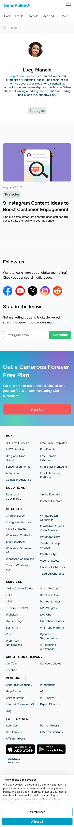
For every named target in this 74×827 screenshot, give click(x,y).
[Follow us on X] (32, 291)
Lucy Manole (16, 76)
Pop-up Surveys (50, 601)
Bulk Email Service (17, 443)
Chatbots (32, 16)
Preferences (37, 812)
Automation (13, 473)
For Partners (18, 719)
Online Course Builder (19, 588)
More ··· (66, 16)
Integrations (47, 685)
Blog (8, 711)
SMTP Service (15, 449)
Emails (19, 16)
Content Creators (51, 501)
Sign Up (37, 409)
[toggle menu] (68, 5)
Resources (16, 678)
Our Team (12, 663)
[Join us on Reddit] (57, 291)
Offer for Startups (51, 732)
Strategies (37, 111)
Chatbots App (48, 554)
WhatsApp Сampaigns (20, 559)
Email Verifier (48, 449)
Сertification (14, 732)
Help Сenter (13, 691)
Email (11, 436)
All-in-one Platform (52, 627)
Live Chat (46, 614)
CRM (9, 601)
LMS (9, 595)
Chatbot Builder (16, 515)
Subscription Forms (18, 466)
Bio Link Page (14, 621)
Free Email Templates (53, 443)
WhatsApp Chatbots (19, 535)
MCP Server (47, 698)
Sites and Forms (52, 16)
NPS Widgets (48, 608)
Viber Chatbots (49, 560)
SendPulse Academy (19, 685)
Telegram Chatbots (52, 573)
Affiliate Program (16, 738)
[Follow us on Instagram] (45, 291)
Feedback (12, 670)
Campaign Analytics (18, 479)
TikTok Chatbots (16, 528)
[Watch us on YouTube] (20, 291)
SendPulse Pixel (50, 595)
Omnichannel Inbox (52, 621)
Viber (9, 634)
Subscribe (60, 335)
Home (7, 16)
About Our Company (24, 657)
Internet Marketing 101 (20, 704)
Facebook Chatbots (52, 567)
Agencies (12, 725)
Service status (15, 698)
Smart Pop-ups (49, 588)
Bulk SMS (12, 627)
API (42, 691)
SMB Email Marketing (53, 466)
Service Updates (50, 663)
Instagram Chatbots (18, 522)
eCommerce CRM (17, 608)
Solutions (15, 488)
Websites (12, 614)
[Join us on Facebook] (7, 291)
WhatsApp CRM (50, 537)
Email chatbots (15, 541)
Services (14, 582)
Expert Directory (50, 704)
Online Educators (51, 494)
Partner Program (50, 725)
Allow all (37, 821)
